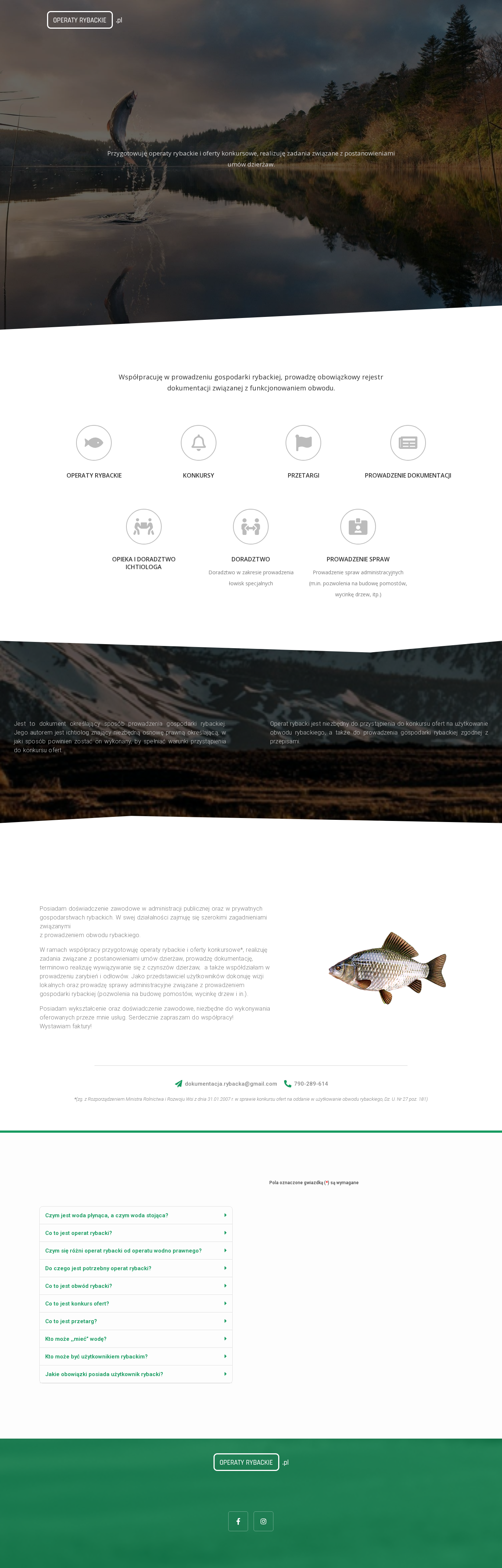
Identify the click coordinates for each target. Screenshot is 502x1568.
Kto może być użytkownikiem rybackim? (96, 1356)
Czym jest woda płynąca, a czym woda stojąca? (106, 1215)
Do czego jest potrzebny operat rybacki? (98, 1268)
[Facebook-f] (238, 1521)
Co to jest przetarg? (71, 1321)
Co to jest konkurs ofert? (77, 1303)
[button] (136, 1215)
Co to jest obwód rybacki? (78, 1286)
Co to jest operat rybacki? (78, 1233)
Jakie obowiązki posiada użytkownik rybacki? (104, 1374)
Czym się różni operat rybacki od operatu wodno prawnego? (123, 1250)
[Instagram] (263, 1521)
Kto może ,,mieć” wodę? (76, 1339)
